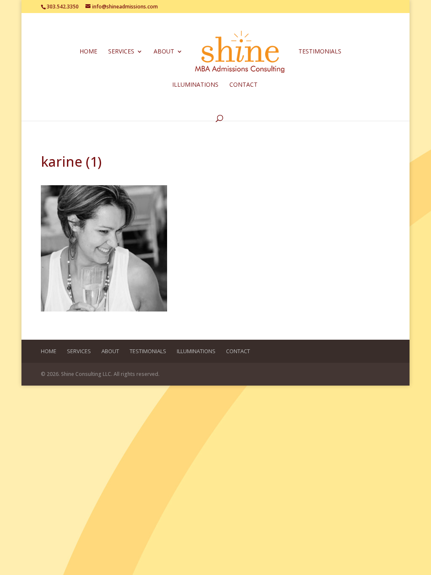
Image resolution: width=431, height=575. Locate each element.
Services (121, 51)
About (164, 51)
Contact (243, 85)
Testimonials (319, 51)
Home (88, 51)
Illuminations (195, 85)
